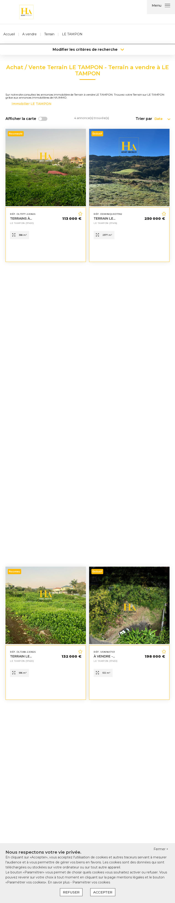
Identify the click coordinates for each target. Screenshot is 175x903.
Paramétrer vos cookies (91, 882)
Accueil (9, 34)
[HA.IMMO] (26, 12)
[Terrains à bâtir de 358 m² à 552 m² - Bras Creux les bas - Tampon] (45, 195)
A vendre (29, 34)
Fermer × (161, 849)
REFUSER (71, 892)
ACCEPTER (102, 892)
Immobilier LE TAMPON (31, 104)
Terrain (49, 34)
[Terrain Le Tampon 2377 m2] (129, 195)
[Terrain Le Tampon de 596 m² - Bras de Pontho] (45, 633)
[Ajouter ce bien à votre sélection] (80, 214)
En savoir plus (59, 882)
